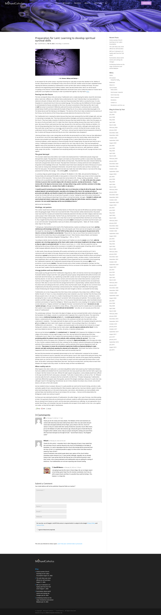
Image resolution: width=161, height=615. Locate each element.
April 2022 (112, 246)
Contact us (114, 102)
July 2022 (111, 238)
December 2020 (113, 288)
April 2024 (112, 184)
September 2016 (114, 342)
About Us (87, 3)
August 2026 (112, 112)
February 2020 (113, 313)
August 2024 (112, 174)
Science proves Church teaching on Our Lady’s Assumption (115, 42)
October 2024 (113, 169)
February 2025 (113, 158)
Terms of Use (40, 525)
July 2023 (111, 207)
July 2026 (111, 114)
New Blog (58, 43)
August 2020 (112, 298)
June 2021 (112, 272)
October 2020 (113, 293)
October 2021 (113, 262)
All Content (66, 3)
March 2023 (112, 218)
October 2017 (113, 329)
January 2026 (113, 130)
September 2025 (114, 140)
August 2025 (112, 143)
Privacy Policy (91, 523)
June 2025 (112, 148)
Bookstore (77, 3)
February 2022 (113, 251)
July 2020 (111, 300)
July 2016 (111, 344)
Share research (115, 97)
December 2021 (113, 257)
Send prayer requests (117, 92)
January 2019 (113, 326)
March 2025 (112, 156)
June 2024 (112, 179)
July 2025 (111, 145)
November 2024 (113, 166)
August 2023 (112, 205)
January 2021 (113, 285)
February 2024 (113, 189)
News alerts (114, 89)
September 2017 (114, 331)
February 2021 (113, 282)
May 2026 (112, 120)
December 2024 (113, 163)
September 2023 (114, 202)
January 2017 (113, 339)
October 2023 (113, 200)
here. (87, 91)
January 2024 (113, 192)
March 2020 (112, 311)
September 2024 (114, 171)
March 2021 (112, 280)
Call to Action (98, 3)
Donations (113, 100)
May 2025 (112, 151)
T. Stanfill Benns (41, 43)
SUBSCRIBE (146, 3)
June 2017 (112, 337)
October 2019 (113, 324)
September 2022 (114, 233)
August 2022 (112, 236)
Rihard (46, 441)
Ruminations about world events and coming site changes (116, 60)
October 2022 (113, 231)
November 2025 (113, 135)
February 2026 (113, 127)
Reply (98, 420)
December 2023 (113, 194)
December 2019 (113, 319)
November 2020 (113, 290)
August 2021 (112, 267)
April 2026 (112, 122)
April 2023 (112, 215)
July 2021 (111, 269)
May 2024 (112, 182)
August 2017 (112, 334)
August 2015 (112, 347)
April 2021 (112, 277)
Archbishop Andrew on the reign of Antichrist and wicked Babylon (117, 66)
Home (57, 3)
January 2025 (113, 161)
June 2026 (112, 117)
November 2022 (113, 228)
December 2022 (113, 226)
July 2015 (111, 350)
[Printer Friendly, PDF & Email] (43, 409)
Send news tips (115, 95)
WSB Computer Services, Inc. (54, 612)
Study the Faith (115, 80)
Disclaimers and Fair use (118, 105)
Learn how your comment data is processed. (70, 543)
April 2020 (112, 308)
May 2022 (112, 244)
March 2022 (112, 249)
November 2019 (113, 321)
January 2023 (113, 223)
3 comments (65, 43)
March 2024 (112, 187)
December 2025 (113, 132)
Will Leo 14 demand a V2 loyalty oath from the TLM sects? (116, 53)
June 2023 (112, 210)
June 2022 (112, 241)
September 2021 (114, 264)
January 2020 (113, 316)
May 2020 (112, 306)
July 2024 (111, 176)
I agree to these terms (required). (46, 529)
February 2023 (113, 220)
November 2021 (113, 259)
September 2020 (114, 295)
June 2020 (112, 303)
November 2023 (113, 197)
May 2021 (112, 275)
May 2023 (112, 213)
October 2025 (113, 138)
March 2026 (112, 125)
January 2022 (113, 254)
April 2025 (112, 153)
